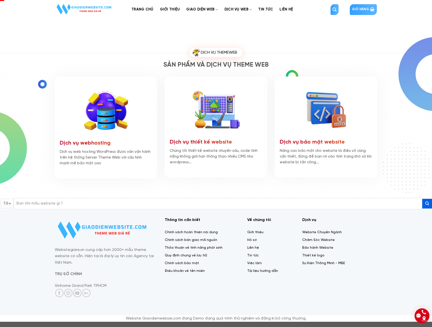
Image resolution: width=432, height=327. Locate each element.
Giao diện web (200, 9)
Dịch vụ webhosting (85, 145)
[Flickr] (86, 293)
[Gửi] (427, 204)
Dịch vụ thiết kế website (201, 144)
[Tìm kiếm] (334, 9)
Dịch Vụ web (236, 9)
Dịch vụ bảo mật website (312, 144)
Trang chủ (143, 9)
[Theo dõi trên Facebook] (59, 293)
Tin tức (265, 9)
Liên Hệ (286, 9)
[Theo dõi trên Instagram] (68, 293)
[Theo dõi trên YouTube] (77, 293)
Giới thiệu (170, 9)
